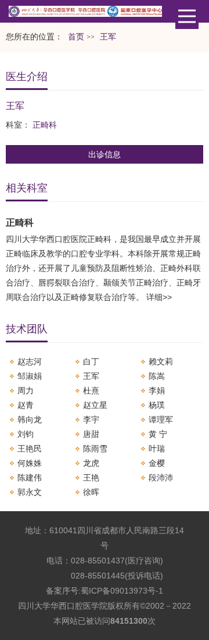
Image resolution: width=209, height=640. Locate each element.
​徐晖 (91, 492)
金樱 (157, 463)
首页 (76, 36)
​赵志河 (29, 361)
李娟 (157, 390)
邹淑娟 (29, 376)
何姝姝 (29, 463)
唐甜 (91, 434)
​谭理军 (161, 419)
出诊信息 (104, 154)
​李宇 (91, 419)
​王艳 (91, 477)
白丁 (91, 361)
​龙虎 (91, 463)
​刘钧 (25, 434)
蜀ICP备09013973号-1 (122, 590)
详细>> (159, 297)
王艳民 (29, 448)
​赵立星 (95, 405)
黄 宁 (158, 434)
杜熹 (91, 390)
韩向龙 (29, 419)
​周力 (25, 390)
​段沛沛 (161, 477)
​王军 (91, 376)
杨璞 (157, 405)
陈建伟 (29, 477)
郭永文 (29, 492)
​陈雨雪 (95, 448)
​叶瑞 (157, 448)
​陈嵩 (157, 376)
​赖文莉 (161, 361)
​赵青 (25, 405)
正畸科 (45, 124)
